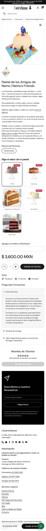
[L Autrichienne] (23, 8)
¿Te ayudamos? (41, 526)
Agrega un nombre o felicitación (16, 243)
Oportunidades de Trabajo (12, 509)
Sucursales (6, 503)
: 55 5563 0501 (17, 472)
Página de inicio (7, 19)
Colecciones (19, 19)
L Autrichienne (28, 521)
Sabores (5, 497)
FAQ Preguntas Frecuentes (12, 500)
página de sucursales (10, 133)
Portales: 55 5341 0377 (10, 481)
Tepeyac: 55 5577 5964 (11, 476)
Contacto (5, 512)
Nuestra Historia (8, 491)
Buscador (5, 494)
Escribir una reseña (23, 364)
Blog (3, 506)
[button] (4, 266)
